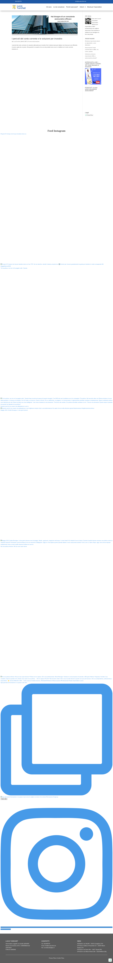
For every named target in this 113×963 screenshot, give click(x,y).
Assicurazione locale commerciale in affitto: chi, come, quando (92, 49)
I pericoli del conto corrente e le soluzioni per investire (37, 38)
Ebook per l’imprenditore (94, 7)
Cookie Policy (60, 958)
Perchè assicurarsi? (72, 7)
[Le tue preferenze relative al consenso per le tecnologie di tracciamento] (110, 960)
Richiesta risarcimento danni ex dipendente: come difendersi (92, 43)
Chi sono (49, 7)
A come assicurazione (33, 41)
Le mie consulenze (58, 7)
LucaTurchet (16, 41)
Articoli (82, 7)
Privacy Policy (90, 115)
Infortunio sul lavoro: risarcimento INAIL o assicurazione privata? (91, 56)
